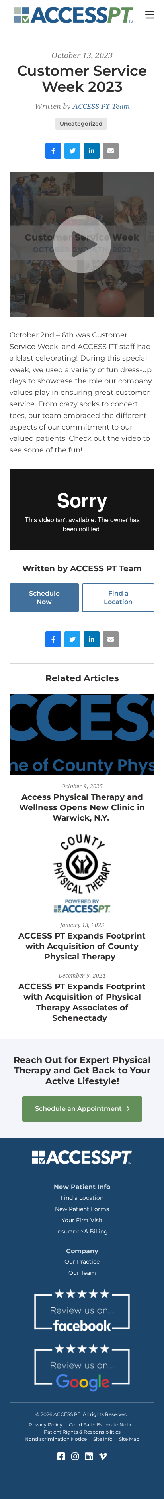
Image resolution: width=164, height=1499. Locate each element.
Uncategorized (81, 123)
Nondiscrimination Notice (56, 1439)
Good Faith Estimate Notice (102, 1425)
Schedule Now (44, 598)
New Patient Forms (82, 1209)
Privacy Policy (45, 1425)
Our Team (82, 1272)
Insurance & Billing (82, 1231)
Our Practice (82, 1261)
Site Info (103, 1439)
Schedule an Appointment (79, 1108)
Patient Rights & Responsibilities (82, 1432)
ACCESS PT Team (101, 106)
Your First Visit (82, 1220)
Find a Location (118, 598)
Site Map (129, 1439)
